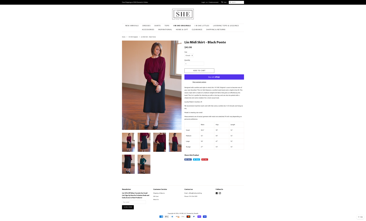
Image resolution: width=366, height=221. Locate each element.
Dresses (146, 26)
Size (185, 52)
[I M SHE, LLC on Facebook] (217, 193)
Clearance (197, 30)
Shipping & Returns (216, 30)
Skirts (157, 26)
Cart (225, 2)
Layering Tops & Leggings (226, 26)
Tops (167, 26)
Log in (203, 2)
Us (158, 199)
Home (123, 37)
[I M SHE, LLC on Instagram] (220, 193)
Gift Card (155, 196)
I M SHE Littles (202, 26)
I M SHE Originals (182, 26)
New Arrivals (132, 26)
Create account (214, 2)
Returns (162, 193)
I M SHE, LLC (182, 213)
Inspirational (165, 30)
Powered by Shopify (192, 213)
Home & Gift (182, 30)
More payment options (199, 82)
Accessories (148, 30)
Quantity (187, 60)
